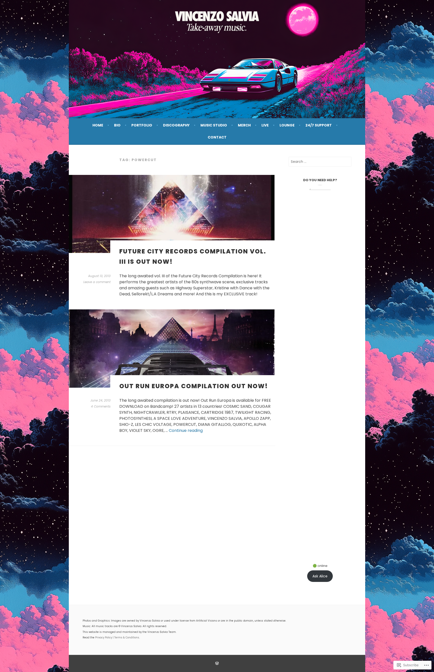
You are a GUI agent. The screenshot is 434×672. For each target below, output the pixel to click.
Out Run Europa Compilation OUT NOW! (193, 386)
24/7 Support (318, 125)
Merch (244, 125)
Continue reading (186, 430)
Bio (117, 125)
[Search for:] (320, 161)
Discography (176, 125)
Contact (217, 137)
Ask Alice (320, 576)
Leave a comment (97, 282)
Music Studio (213, 125)
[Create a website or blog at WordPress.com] (217, 663)
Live (265, 125)
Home (97, 125)
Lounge (287, 125)
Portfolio (141, 125)
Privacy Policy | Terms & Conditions (117, 637)
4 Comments (101, 406)
